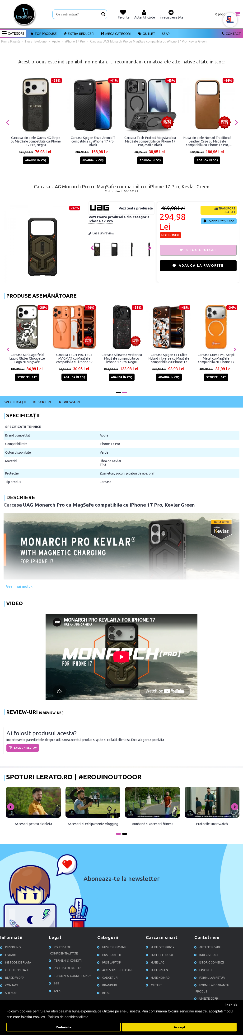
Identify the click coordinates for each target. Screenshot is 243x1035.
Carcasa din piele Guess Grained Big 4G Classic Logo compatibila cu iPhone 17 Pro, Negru (216, 358)
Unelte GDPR (208, 998)
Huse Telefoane (114, 947)
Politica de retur (67, 968)
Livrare (11, 954)
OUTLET (149, 34)
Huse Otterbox (162, 947)
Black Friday (14, 977)
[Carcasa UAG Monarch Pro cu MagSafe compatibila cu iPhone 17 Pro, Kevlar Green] (97, 256)
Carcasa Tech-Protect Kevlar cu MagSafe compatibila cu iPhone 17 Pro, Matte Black (121, 358)
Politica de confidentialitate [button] (68, 1017)
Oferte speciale (17, 970)
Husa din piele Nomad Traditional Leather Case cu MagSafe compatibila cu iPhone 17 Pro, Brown (207, 141)
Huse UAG (157, 962)
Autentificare (210, 947)
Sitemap (11, 992)
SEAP (166, 34)
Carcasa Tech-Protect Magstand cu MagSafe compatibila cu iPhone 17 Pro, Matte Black (150, 141)
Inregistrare (209, 954)
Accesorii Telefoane (117, 970)
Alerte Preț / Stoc (221, 221)
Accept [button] (179, 1027)
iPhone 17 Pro (101, 221)
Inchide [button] (231, 1005)
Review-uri (69, 402)
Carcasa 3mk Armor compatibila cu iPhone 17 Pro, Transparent (27, 358)
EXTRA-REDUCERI (81, 34)
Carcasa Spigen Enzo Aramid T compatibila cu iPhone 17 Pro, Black (93, 141)
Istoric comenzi (211, 962)
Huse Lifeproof (162, 954)
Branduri (109, 985)
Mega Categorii (118, 34)
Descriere (42, 402)
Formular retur (212, 977)
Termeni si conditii (68, 960)
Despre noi (13, 947)
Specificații (15, 402)
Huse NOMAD (160, 977)
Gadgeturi (110, 977)
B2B (56, 983)
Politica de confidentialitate (64, 950)
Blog (106, 992)
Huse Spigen (159, 970)
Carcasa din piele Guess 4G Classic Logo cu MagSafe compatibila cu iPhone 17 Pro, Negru (169, 358)
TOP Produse (46, 34)
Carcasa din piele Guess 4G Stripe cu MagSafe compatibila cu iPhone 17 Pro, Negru (36, 141)
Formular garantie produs (212, 988)
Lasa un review (103, 233)
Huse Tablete (112, 954)
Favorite (206, 970)
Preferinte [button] (63, 1027)
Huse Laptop (111, 962)
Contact (233, 34)
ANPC (57, 990)
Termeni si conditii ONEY (72, 975)
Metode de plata (18, 962)
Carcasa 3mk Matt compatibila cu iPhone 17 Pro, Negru (74, 358)
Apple (104, 435)
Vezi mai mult (18, 586)
